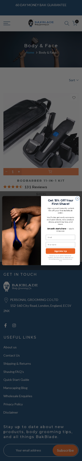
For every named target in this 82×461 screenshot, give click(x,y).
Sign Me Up (60, 251)
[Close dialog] (77, 198)
